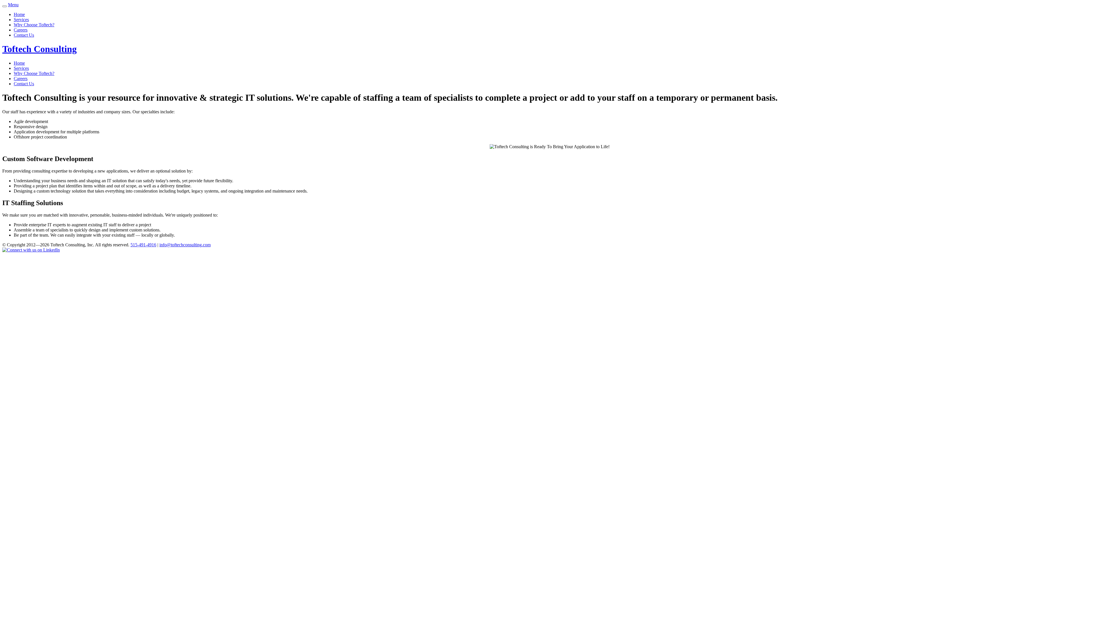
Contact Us (24, 35)
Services (21, 19)
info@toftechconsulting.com (185, 244)
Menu (13, 4)
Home (19, 14)
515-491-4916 (143, 244)
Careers (20, 29)
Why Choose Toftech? (34, 24)
